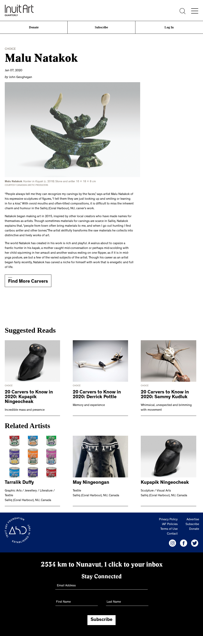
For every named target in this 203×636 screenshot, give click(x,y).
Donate (34, 27)
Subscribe (101, 27)
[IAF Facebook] (183, 542)
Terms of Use (169, 528)
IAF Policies (170, 523)
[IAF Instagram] (172, 542)
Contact (172, 533)
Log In (169, 27)
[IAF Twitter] (194, 542)
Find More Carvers (28, 281)
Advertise (193, 518)
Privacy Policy (168, 518)
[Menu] (194, 10)
